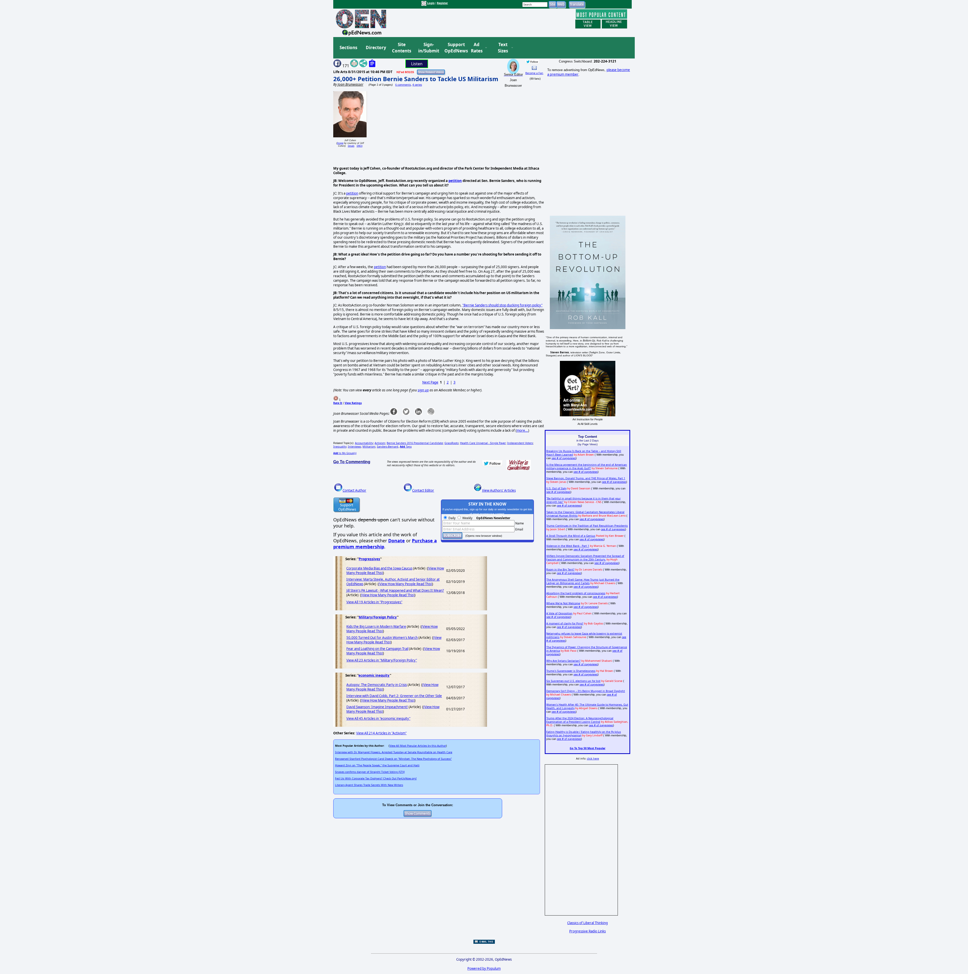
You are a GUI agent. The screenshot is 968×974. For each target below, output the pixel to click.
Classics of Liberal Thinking (587, 923)
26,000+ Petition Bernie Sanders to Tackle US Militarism (415, 79)
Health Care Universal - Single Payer (483, 443)
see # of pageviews (564, 458)
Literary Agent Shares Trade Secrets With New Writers (369, 785)
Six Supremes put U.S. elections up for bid (573, 681)
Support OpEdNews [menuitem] (454, 48)
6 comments (403, 84)
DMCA (359, 145)
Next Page (430, 382)
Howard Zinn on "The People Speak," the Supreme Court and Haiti (377, 765)
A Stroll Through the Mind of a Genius (570, 536)
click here (593, 758)
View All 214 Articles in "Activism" (381, 733)
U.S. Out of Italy (556, 488)
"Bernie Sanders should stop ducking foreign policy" (502, 305)
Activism (380, 443)
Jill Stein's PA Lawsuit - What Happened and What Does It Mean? (395, 590)
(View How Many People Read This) (405, 584)
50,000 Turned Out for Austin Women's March (382, 637)
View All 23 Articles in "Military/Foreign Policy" (381, 660)
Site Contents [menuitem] (401, 48)
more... (522, 430)
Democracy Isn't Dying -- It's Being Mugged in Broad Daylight (585, 691)
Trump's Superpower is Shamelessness (570, 671)
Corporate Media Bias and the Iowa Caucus (379, 568)
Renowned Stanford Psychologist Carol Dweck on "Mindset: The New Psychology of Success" (393, 759)
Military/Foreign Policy (378, 617)
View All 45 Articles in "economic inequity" (378, 718)
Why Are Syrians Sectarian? (563, 661)
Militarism (368, 446)
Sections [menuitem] (348, 47)
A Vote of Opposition (559, 613)
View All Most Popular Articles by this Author (417, 745)
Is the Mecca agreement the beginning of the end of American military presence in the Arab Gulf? (586, 466)
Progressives (369, 559)
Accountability (364, 443)
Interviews (354, 446)
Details (351, 145)
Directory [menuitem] (375, 47)
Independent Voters (520, 443)
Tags (406, 446)
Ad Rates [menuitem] (476, 48)
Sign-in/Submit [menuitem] (428, 48)
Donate (396, 541)
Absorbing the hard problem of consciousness (575, 593)
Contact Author (354, 490)
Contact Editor (423, 490)
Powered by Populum (484, 968)
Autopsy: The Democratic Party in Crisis (376, 684)
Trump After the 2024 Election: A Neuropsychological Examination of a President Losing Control (579, 720)
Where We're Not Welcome (563, 603)
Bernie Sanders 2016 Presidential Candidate (415, 443)
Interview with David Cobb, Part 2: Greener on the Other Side (394, 696)
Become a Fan (534, 73)
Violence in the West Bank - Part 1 (567, 546)
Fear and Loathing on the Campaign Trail (377, 648)
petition (455, 180)
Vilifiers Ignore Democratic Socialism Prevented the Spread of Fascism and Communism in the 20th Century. (585, 557)
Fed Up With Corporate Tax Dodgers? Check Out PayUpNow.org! (376, 778)
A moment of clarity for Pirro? (564, 623)
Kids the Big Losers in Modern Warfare (376, 626)
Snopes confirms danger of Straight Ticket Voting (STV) (370, 772)
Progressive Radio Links (587, 931)
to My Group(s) (344, 453)
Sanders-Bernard (387, 446)
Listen (416, 64)
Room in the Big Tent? (560, 569)
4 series (417, 84)
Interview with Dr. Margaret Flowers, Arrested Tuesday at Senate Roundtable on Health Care (393, 752)
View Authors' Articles (499, 490)
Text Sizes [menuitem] (503, 48)
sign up (423, 390)
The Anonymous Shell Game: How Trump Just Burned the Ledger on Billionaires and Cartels (582, 581)
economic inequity (374, 675)
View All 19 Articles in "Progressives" (374, 602)
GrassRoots (451, 443)
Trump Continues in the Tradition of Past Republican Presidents (587, 525)
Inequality (339, 446)
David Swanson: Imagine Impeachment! (377, 707)
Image (340, 143)
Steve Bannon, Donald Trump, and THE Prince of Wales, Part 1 (585, 478)
